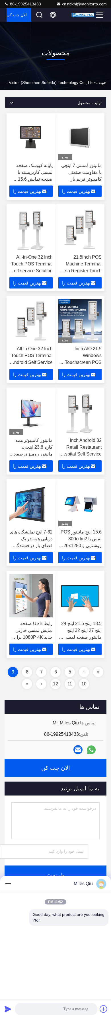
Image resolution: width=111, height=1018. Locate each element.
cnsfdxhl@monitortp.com (84, 4)
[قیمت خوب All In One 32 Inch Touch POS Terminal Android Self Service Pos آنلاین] (31, 321)
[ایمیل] (78, 749)
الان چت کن (17, 15)
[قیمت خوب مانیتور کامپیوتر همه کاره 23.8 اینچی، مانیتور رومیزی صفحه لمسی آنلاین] (31, 412)
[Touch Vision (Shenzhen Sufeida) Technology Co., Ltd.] (82, 15)
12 (55, 683)
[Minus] (8, 883)
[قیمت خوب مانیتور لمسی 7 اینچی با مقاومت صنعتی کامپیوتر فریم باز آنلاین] (80, 138)
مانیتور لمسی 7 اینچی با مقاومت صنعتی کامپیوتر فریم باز (81, 172)
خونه (102, 82)
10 (84, 683)
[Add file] (104, 1009)
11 (69, 683)
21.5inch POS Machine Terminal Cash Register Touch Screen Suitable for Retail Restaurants (80, 271)
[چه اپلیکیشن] (91, 750)
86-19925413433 (25, 4)
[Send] (8, 1009)
